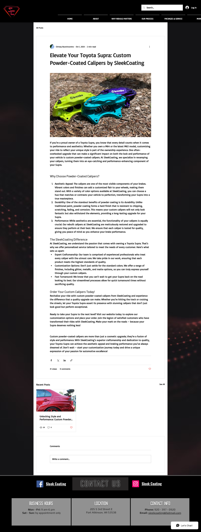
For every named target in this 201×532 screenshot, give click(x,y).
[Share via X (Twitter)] (58, 360)
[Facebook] (40, 484)
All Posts (39, 28)
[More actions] (149, 46)
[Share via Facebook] (51, 360)
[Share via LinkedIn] (64, 360)
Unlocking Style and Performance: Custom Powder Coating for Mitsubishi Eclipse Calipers (55, 418)
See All (162, 384)
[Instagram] (135, 483)
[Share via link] (71, 360)
